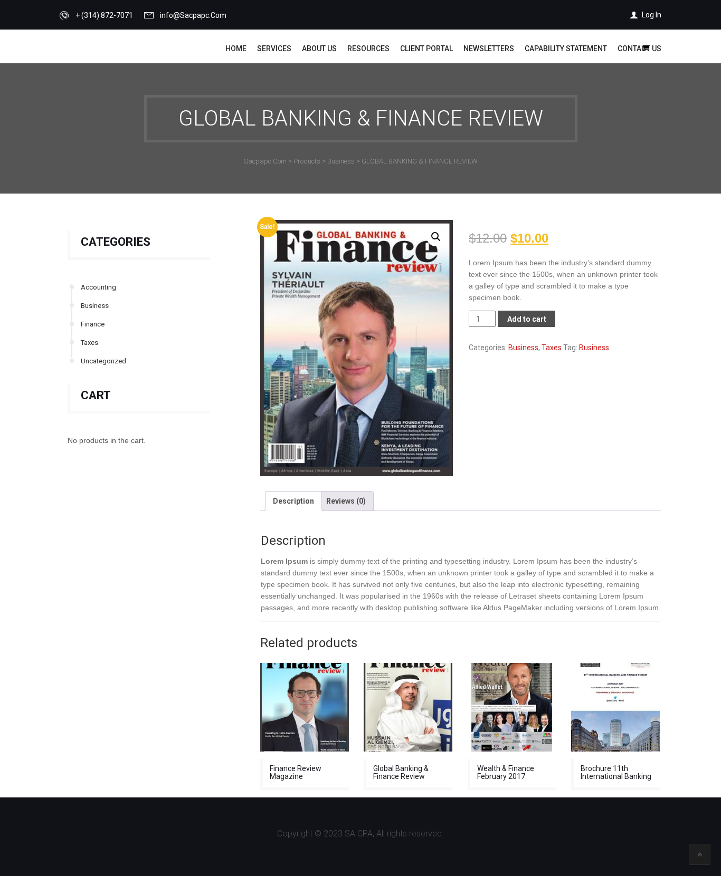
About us (319, 48)
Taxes (89, 342)
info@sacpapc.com (193, 15)
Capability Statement (566, 48)
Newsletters (488, 48)
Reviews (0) (346, 501)
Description (293, 501)
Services (274, 48)
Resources (368, 48)
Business (95, 306)
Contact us (639, 48)
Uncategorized (103, 361)
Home (235, 48)
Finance (93, 324)
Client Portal (426, 48)
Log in (651, 15)
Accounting (98, 287)
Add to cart (526, 319)
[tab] (293, 501)
